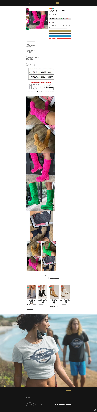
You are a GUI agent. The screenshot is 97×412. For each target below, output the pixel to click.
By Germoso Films (43, 404)
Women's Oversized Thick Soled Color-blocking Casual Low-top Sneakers (31, 300)
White (42, 303)
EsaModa (28, 3)
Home (26, 6)
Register (58, 0)
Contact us (27, 399)
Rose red (49, 22)
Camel (50, 22)
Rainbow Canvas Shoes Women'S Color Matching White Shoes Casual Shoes (43, 300)
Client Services (63, 0)
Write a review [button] (55, 278)
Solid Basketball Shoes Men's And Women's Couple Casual (54, 300)
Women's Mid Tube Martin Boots (65, 300)
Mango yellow (54, 303)
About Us (27, 398)
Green (52, 22)
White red (55, 303)
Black (53, 22)
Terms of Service (28, 397)
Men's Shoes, (52, 299)
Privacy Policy (28, 396)
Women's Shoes (31, 299)
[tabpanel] (54, 297)
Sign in (61, 0)
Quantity (50, 27)
